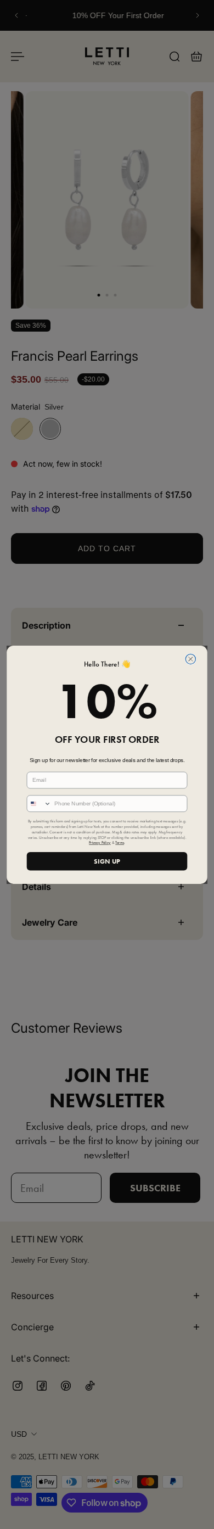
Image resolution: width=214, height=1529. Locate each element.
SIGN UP (107, 860)
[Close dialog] (190, 659)
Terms (119, 842)
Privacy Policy (100, 842)
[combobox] (39, 803)
